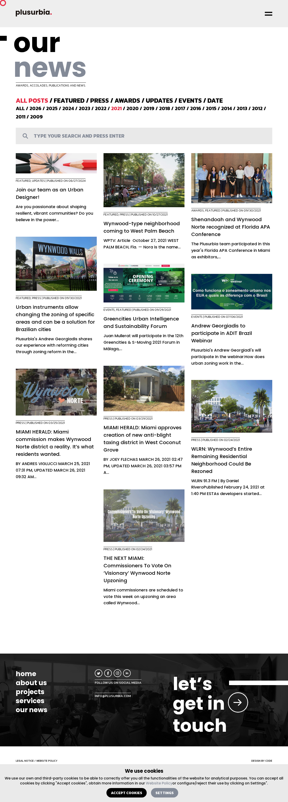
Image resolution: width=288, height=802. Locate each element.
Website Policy (159, 783)
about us (31, 682)
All (20, 108)
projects (30, 691)
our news (31, 709)
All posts (32, 100)
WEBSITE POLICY (46, 761)
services (30, 700)
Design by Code (261, 761)
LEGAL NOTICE (25, 761)
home (26, 673)
